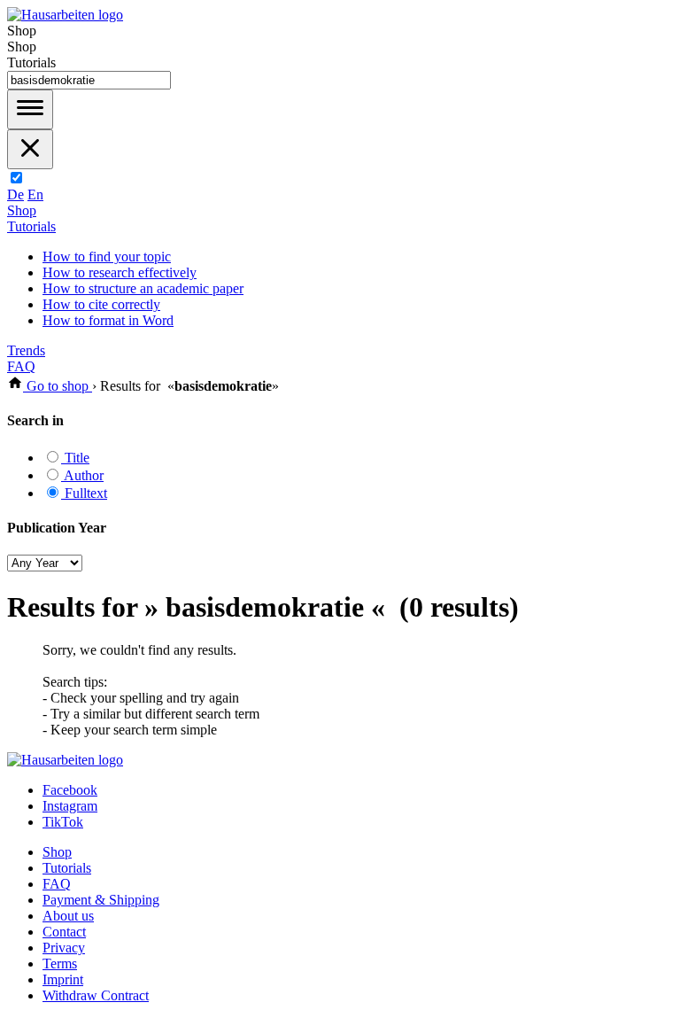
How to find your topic (106, 256)
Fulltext (84, 493)
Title (75, 457)
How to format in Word (108, 320)
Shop (21, 210)
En (35, 194)
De (15, 194)
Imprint (62, 979)
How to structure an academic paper (142, 288)
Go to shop (57, 385)
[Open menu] (30, 109)
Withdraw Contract (95, 995)
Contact (64, 931)
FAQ (21, 366)
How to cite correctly (101, 304)
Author (82, 475)
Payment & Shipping (100, 899)
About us (68, 915)
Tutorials (31, 226)
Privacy (63, 947)
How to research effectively (119, 272)
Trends (26, 350)
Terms (59, 963)
